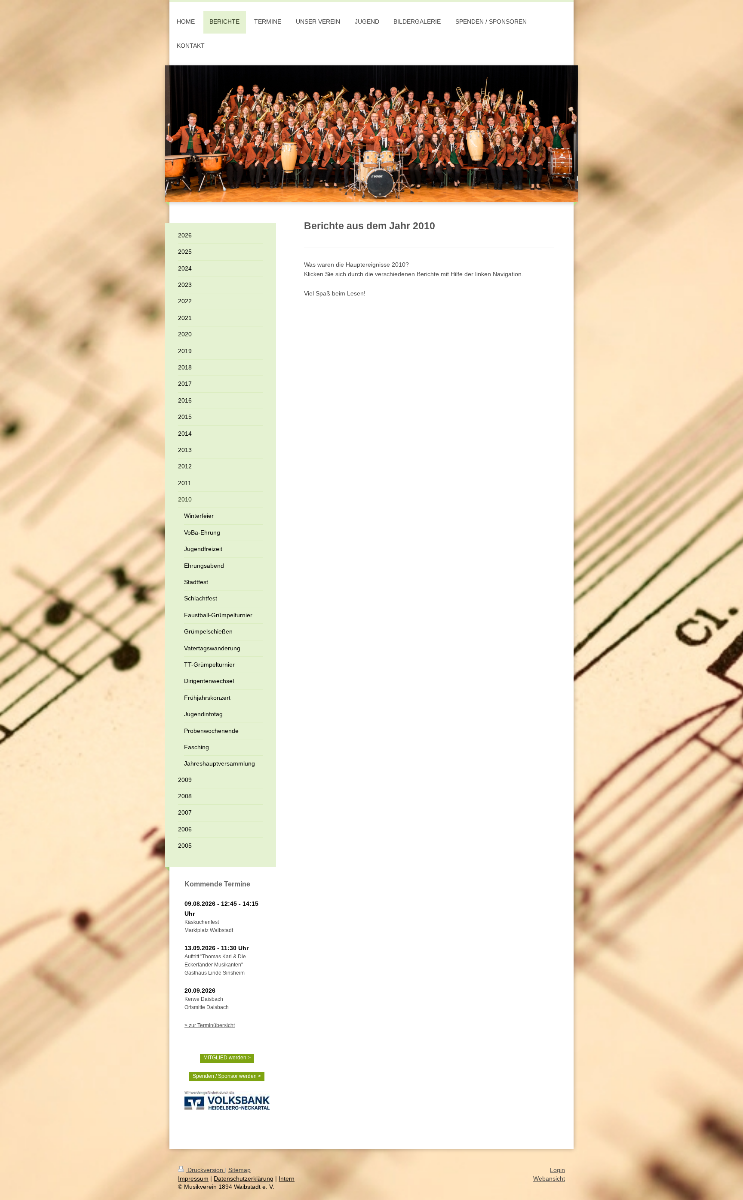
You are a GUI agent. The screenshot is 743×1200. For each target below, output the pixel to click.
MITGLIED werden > (227, 1058)
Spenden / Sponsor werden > (227, 1076)
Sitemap (239, 1169)
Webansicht (549, 1178)
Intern (287, 1178)
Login (557, 1169)
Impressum (193, 1178)
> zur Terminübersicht (209, 1025)
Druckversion (205, 1169)
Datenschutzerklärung (243, 1178)
